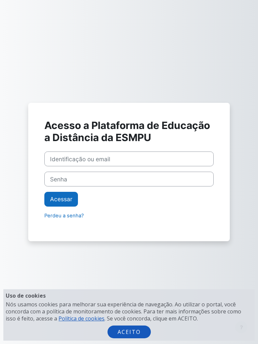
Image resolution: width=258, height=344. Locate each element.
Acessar (61, 199)
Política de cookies (81, 318)
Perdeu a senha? (64, 216)
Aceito (129, 332)
